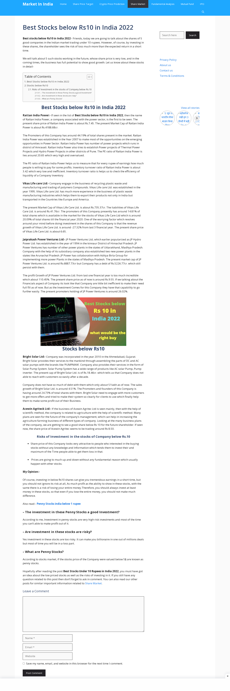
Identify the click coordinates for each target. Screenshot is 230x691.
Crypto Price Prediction (112, 3)
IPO (202, 3)
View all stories (190, 108)
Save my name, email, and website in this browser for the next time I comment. (74, 663)
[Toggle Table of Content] (88, 77)
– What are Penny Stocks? (51, 98)
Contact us (166, 70)
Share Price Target (83, 3)
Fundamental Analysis (162, 3)
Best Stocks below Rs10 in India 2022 (48, 81)
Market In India (38, 4)
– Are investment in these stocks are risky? (58, 95)
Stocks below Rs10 (37, 85)
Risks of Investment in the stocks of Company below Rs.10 (62, 89)
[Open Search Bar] (203, 12)
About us (165, 65)
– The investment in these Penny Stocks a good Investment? (66, 92)
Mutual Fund (187, 3)
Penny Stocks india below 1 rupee (59, 503)
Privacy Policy (168, 60)
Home (63, 3)
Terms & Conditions (172, 76)
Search (192, 35)
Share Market (138, 3)
